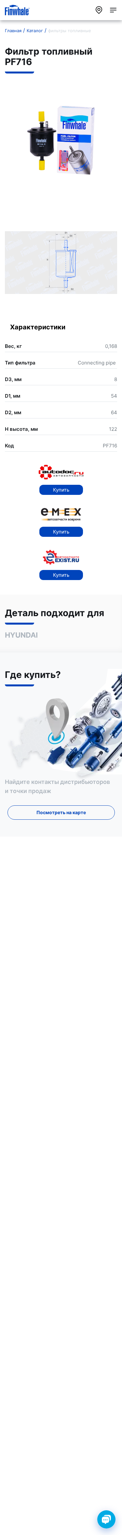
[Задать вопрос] (106, 1519)
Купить (61, 490)
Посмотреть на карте (61, 812)
